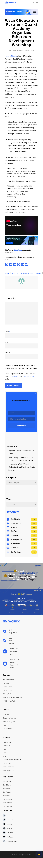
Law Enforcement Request (12, 760)
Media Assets (7, 687)
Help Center (7, 742)
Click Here (18, 250)
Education (38, 273)
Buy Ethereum (8, 785)
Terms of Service (28, 376)
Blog (4, 749)
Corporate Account (9, 718)
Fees (4, 753)
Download (6, 714)
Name (7, 332)
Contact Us (6, 746)
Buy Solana (7, 788)
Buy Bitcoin (7, 781)
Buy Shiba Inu (7, 803)
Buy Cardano (7, 806)
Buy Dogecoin (8, 799)
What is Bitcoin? (8, 770)
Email (7, 342)
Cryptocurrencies (27, 273)
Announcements (8, 680)
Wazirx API (6, 725)
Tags (8, 499)
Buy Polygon (7, 792)
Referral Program (9, 721)
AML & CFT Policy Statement (13, 697)
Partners (6, 683)
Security (5, 756)
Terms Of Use (7, 690)
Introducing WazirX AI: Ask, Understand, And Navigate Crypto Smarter (21, 467)
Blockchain (15, 273)
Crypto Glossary (8, 767)
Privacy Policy (14, 376)
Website (7, 352)
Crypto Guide (7, 763)
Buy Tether (6, 796)
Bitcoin (14, 56)
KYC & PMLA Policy (9, 701)
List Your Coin (7, 729)
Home (7, 56)
